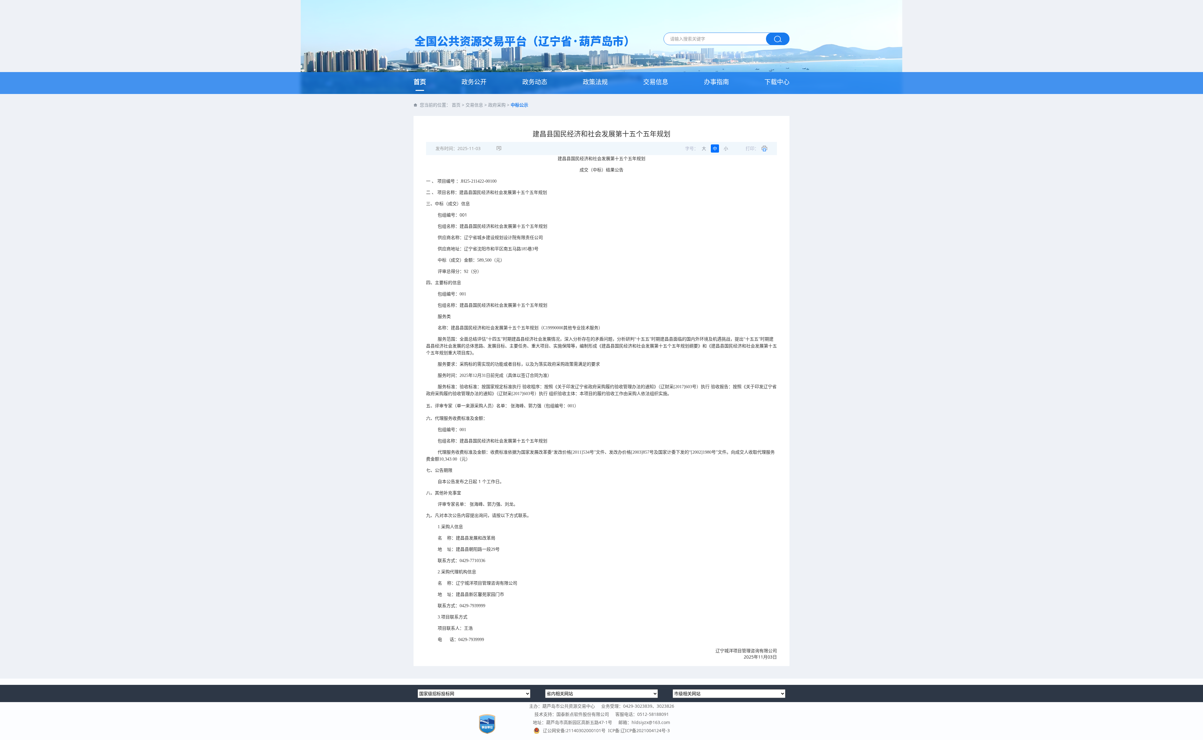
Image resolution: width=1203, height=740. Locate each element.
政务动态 (534, 82)
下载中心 (776, 82)
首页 (420, 82)
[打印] (764, 148)
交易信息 (655, 82)
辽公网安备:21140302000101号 (575, 730)
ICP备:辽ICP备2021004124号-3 (639, 730)
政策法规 (595, 82)
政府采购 (497, 105)
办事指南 (716, 82)
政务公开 (474, 82)
